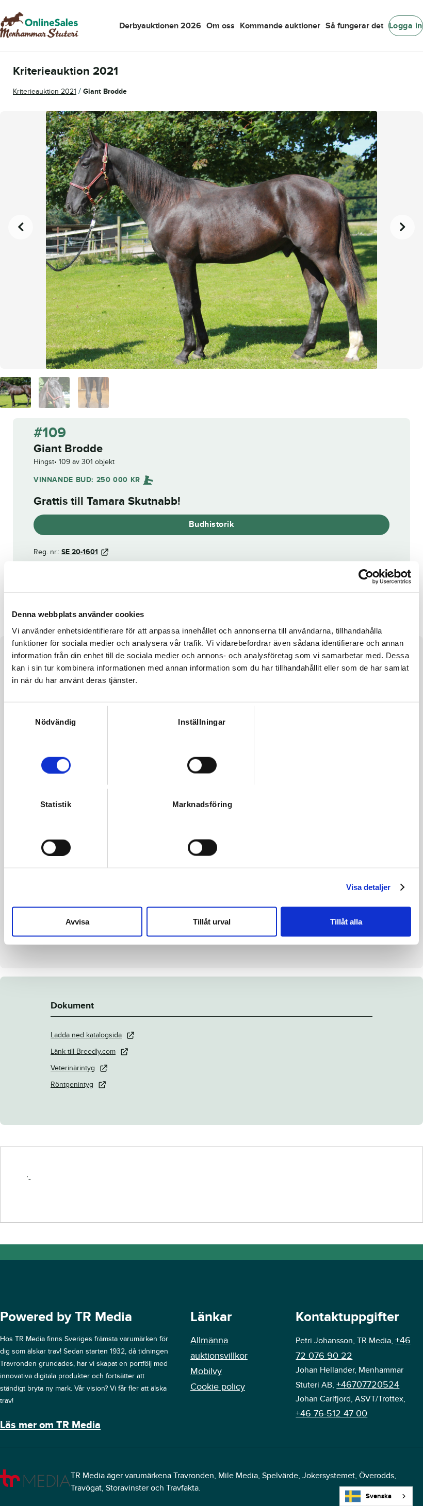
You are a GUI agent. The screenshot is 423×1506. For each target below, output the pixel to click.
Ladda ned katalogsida (86, 1035)
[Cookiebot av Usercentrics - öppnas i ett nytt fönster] (366, 577)
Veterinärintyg (73, 1068)
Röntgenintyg (72, 1084)
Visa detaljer (368, 887)
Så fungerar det (354, 26)
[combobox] (376, 1496)
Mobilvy (206, 1371)
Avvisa (77, 921)
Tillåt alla (346, 921)
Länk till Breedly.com (83, 1051)
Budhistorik (212, 524)
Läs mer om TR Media (50, 1425)
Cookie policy (217, 1386)
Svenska (379, 1496)
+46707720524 (367, 1384)
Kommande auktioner (280, 26)
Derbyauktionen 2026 (160, 26)
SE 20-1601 (79, 551)
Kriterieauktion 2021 (44, 91)
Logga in (405, 26)
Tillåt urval (212, 921)
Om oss (220, 26)
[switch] (202, 765)
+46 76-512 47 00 (331, 1413)
